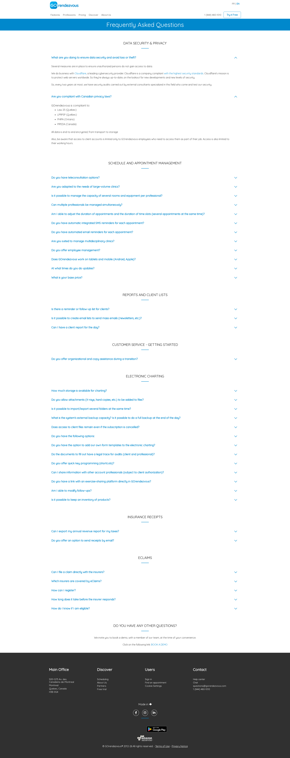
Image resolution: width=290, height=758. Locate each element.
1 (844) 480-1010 (212, 14)
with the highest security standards (183, 73)
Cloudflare (80, 73)
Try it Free (232, 14)
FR (233, 3)
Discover (93, 14)
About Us (106, 14)
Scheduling (102, 679)
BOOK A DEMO (159, 644)
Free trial (101, 689)
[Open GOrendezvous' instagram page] (145, 713)
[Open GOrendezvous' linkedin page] (154, 713)
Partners (101, 685)
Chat (195, 682)
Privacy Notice (180, 746)
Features (55, 14)
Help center (199, 679)
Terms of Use (162, 746)
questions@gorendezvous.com (209, 685)
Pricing (82, 14)
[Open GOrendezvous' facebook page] (136, 713)
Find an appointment (155, 682)
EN (238, 3)
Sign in (148, 679)
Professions (69, 14)
